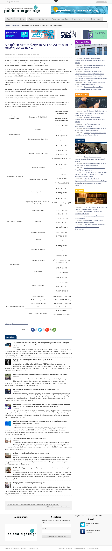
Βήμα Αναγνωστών (79, 19)
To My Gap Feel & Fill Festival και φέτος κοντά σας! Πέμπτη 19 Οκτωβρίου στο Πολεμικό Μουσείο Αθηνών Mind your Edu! (91, 174)
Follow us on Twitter (92, 523)
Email (43, 523)
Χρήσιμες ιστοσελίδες (60, 19)
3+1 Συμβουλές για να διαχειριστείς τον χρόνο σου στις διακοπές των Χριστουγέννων (42, 468)
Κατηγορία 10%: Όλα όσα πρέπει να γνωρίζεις (29, 483)
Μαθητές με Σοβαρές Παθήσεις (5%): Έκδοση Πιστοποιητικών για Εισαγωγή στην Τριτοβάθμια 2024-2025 (90, 67)
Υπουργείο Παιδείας (82, 42)
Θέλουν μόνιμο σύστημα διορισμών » (58, 506)
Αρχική (9, 19)
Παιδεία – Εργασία (20, 548)
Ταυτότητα (20, 19)
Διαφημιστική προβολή (12, 2)
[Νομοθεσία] (91, 198)
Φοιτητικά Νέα (28, 54)
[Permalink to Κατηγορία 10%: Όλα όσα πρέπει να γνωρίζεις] (8, 485)
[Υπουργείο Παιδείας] (91, 49)
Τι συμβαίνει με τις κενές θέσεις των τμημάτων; (29, 438)
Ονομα (44, 529)
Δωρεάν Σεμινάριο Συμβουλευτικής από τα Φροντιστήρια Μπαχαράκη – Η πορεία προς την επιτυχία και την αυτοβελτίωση (91, 113)
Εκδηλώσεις (43, 19)
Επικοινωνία (95, 19)
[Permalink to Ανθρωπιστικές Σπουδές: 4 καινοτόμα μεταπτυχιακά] (8, 455)
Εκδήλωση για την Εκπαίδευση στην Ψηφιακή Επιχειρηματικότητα (36, 389)
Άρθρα (31, 19)
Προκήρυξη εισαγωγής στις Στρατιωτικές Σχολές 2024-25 (32, 360)
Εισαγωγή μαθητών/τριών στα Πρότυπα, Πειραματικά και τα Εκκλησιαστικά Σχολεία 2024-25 (90, 61)
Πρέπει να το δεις (82, 94)
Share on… (25, 329)
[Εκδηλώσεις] (91, 148)
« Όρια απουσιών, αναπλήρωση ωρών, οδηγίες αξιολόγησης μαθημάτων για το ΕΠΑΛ (33, 504)
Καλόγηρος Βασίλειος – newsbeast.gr (16, 324)
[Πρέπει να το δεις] (91, 102)
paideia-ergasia (11, 54)
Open (56, 1)
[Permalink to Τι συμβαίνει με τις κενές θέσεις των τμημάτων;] (8, 440)
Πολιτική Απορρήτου (93, 548)
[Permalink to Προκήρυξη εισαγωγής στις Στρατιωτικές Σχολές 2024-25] (8, 362)
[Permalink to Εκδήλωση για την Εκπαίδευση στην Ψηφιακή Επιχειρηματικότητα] (8, 391)
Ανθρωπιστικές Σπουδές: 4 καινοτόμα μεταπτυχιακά (31, 453)
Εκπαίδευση (15, 25)
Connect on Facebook (93, 530)
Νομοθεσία (79, 191)
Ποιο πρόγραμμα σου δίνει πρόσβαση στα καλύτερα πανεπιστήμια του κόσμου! (40, 374)
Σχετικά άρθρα (10, 337)
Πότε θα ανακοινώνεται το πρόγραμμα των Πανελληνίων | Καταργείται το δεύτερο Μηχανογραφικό (90, 227)
